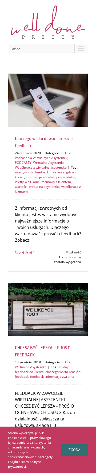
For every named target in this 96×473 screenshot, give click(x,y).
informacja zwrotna (40, 177)
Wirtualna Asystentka (49, 162)
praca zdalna (65, 177)
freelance (57, 172)
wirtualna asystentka (44, 186)
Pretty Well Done (27, 182)
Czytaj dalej (23, 252)
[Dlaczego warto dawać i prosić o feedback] (48, 100)
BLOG (65, 153)
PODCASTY (23, 162)
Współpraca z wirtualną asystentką (40, 167)
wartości (21, 186)
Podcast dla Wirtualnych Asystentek (41, 158)
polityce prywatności (24, 464)
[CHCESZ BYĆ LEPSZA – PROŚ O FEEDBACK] (48, 309)
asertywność (24, 172)
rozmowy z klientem (56, 182)
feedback (42, 172)
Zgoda (74, 449)
